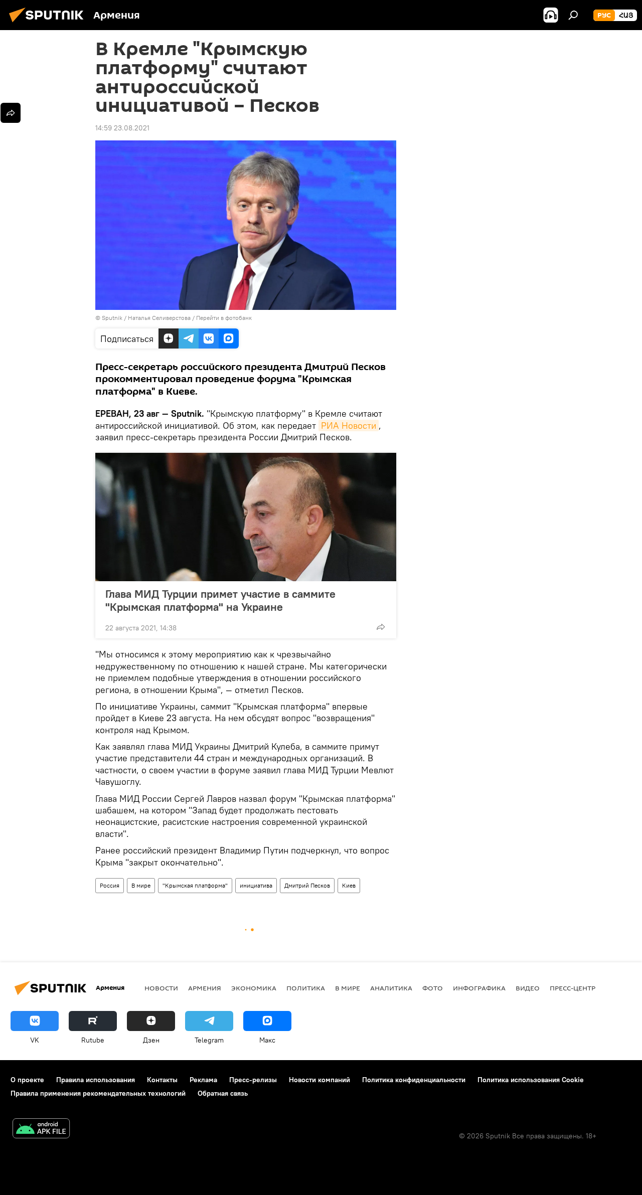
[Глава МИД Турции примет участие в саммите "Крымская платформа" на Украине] (245, 517)
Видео (528, 987)
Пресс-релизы (253, 1079)
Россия (109, 885)
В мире (140, 885)
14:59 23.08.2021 (122, 127)
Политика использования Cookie (530, 1079)
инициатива (256, 885)
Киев (349, 885)
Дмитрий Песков (307, 885)
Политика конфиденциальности (413, 1079)
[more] (381, 627)
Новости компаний (319, 1079)
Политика (305, 987)
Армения (204, 987)
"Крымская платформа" (195, 885)
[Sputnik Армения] (49, 23)
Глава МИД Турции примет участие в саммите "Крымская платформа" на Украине (220, 600)
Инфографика (479, 987)
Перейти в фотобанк (224, 317)
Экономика (253, 987)
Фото (432, 987)
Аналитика (391, 987)
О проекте (27, 1079)
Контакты (162, 1079)
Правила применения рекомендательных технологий (98, 1093)
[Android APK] (41, 1129)
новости (161, 987)
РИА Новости (348, 425)
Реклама (203, 1079)
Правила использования (95, 1079)
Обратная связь (223, 1093)
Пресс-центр (572, 987)
